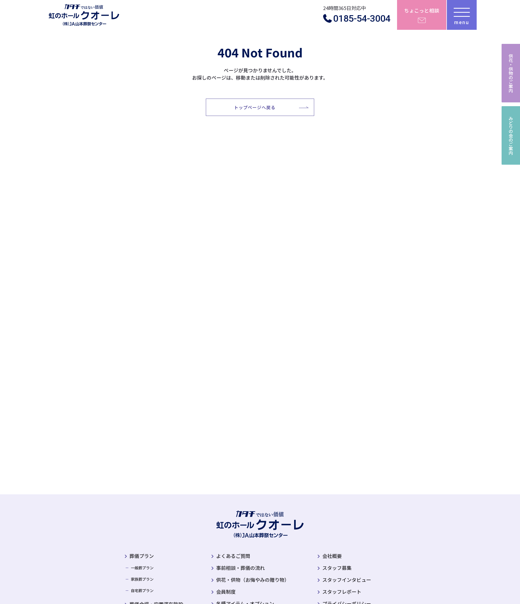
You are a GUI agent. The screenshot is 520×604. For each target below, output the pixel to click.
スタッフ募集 (337, 567)
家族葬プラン (142, 579)
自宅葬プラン (142, 590)
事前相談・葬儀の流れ (240, 567)
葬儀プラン (141, 555)
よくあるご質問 (233, 555)
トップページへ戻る (254, 107)
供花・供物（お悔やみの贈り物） (252, 579)
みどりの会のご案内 (511, 135)
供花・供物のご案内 (511, 73)
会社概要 (332, 555)
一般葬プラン (142, 567)
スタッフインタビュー (346, 579)
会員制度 (226, 591)
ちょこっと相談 (421, 10)
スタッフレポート (341, 591)
